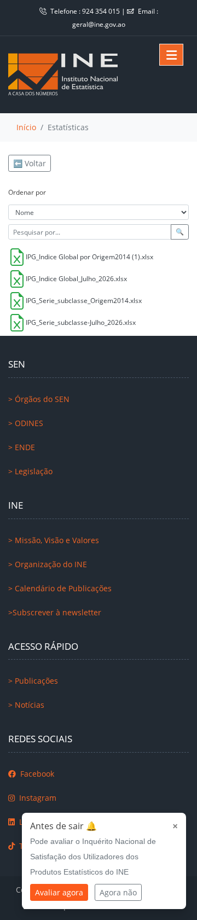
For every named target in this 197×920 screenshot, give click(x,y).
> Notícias (26, 705)
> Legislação (30, 471)
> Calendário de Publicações (60, 588)
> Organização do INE (47, 564)
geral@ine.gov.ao (98, 24)
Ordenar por (27, 192)
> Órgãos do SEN (38, 399)
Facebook (36, 773)
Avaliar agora (59, 892)
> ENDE (21, 447)
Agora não (118, 892)
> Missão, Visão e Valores (53, 540)
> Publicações (33, 681)
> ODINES (25, 423)
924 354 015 (101, 11)
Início (26, 127)
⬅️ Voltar (29, 163)
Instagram (36, 798)
